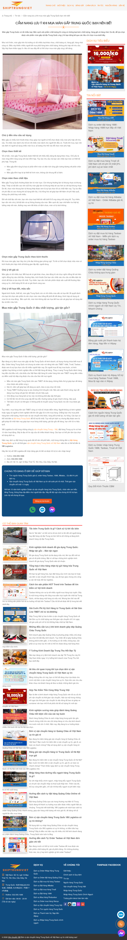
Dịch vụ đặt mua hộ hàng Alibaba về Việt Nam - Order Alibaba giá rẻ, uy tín (105, 199)
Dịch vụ (70, 5)
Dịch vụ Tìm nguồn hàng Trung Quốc (48, 909)
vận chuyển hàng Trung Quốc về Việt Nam (44, 443)
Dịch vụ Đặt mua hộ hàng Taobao (47, 881)
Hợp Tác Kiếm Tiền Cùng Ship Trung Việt (49, 690)
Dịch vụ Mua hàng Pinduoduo (45, 897)
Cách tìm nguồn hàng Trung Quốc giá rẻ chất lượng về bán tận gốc (105, 414)
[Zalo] (42, 509)
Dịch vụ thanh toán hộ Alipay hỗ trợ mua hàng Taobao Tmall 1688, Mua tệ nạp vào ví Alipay (105, 378)
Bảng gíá (80, 5)
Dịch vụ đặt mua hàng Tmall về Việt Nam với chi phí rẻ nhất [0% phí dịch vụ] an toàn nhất (104, 163)
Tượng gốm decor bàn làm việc (76, 898)
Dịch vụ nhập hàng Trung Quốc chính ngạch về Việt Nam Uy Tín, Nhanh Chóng (104, 305)
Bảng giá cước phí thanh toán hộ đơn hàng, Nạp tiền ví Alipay (104, 342)
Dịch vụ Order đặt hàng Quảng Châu (48, 877)
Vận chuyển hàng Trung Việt (75, 886)
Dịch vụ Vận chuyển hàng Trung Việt (48, 905)
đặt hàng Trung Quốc (22, 418)
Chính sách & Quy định (73, 874)
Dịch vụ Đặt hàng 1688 (43, 893)
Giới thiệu (61, 5)
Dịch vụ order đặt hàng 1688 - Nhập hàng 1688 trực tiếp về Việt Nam (104, 127)
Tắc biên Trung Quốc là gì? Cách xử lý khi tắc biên (54, 528)
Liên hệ (122, 5)
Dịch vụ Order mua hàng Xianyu (46, 901)
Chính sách (91, 5)
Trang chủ (50, 5)
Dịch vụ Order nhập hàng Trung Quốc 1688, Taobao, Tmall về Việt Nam (105, 447)
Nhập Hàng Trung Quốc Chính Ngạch (78, 894)
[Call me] (32, 509)
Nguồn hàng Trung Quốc (73, 882)
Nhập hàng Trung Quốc (73, 890)
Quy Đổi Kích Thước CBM (101, 486)
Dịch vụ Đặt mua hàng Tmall (45, 889)
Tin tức (100, 5)
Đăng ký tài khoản (42, 501)
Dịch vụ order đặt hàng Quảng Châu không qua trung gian (103, 271)
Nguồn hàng (111, 5)
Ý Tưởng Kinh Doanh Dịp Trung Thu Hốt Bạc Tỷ (52, 650)
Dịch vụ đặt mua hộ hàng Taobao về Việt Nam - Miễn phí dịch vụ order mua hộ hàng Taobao (104, 236)
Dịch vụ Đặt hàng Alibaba (43, 885)
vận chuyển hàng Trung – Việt (46, 429)
